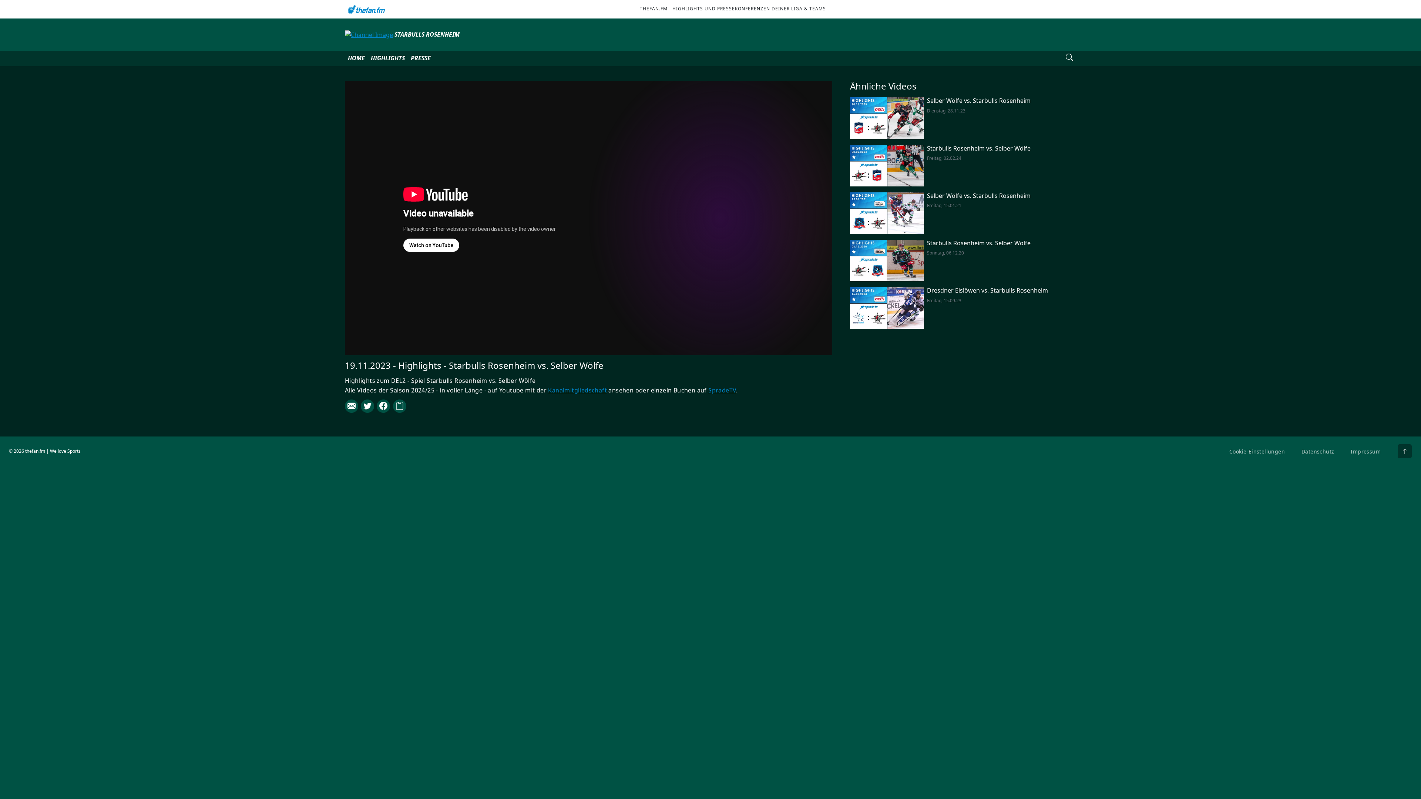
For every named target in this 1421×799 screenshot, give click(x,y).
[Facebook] (383, 406)
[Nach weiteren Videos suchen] (1069, 58)
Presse (421, 58)
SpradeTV (722, 390)
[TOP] (1404, 451)
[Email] (351, 406)
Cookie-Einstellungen (1257, 451)
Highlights (388, 58)
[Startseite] (367, 9)
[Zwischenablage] (399, 406)
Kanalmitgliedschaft (577, 390)
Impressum (1366, 451)
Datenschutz (1317, 451)
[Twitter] (367, 406)
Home (356, 58)
